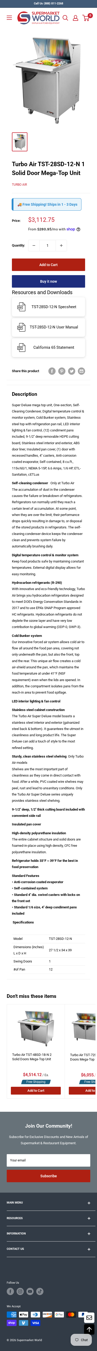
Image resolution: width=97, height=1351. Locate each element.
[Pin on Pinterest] (61, 371)
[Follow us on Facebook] (10, 1291)
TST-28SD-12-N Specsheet (54, 307)
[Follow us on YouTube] (30, 1291)
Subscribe (48, 1176)
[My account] (75, 18)
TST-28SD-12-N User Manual (54, 327)
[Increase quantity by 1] (61, 245)
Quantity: (18, 245)
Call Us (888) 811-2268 (48, 3)
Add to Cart (48, 265)
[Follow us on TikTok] (39, 1291)
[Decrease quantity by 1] (33, 245)
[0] (86, 18)
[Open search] (65, 18)
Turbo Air (19, 184)
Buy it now (48, 281)
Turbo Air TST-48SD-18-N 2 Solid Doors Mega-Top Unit (31, 1057)
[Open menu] (9, 18)
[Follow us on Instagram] (20, 1291)
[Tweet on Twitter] (71, 371)
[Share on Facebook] (52, 371)
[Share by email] (81, 371)
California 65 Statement (53, 347)
